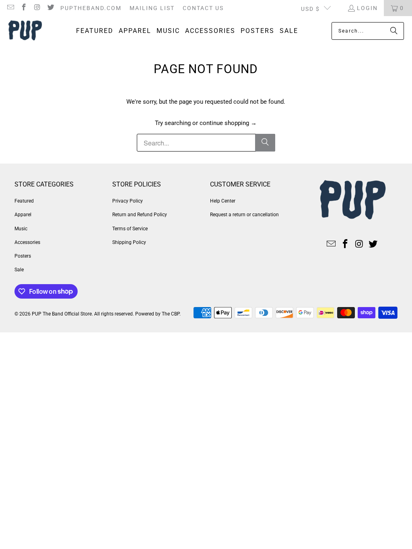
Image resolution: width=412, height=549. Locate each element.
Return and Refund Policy (139, 214)
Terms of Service (130, 228)
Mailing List (152, 8)
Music (20, 228)
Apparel (22, 214)
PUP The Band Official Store (62, 314)
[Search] (394, 31)
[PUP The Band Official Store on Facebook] (24, 8)
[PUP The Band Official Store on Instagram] (37, 8)
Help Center (222, 201)
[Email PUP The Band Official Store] (10, 8)
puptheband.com (91, 8)
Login (367, 8)
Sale (19, 269)
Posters (22, 256)
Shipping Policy (129, 242)
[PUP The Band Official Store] (25, 31)
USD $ (310, 9)
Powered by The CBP (157, 314)
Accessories (27, 242)
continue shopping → (228, 123)
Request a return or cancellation (244, 214)
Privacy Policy (127, 201)
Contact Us (203, 8)
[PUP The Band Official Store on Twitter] (51, 8)
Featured (24, 201)
